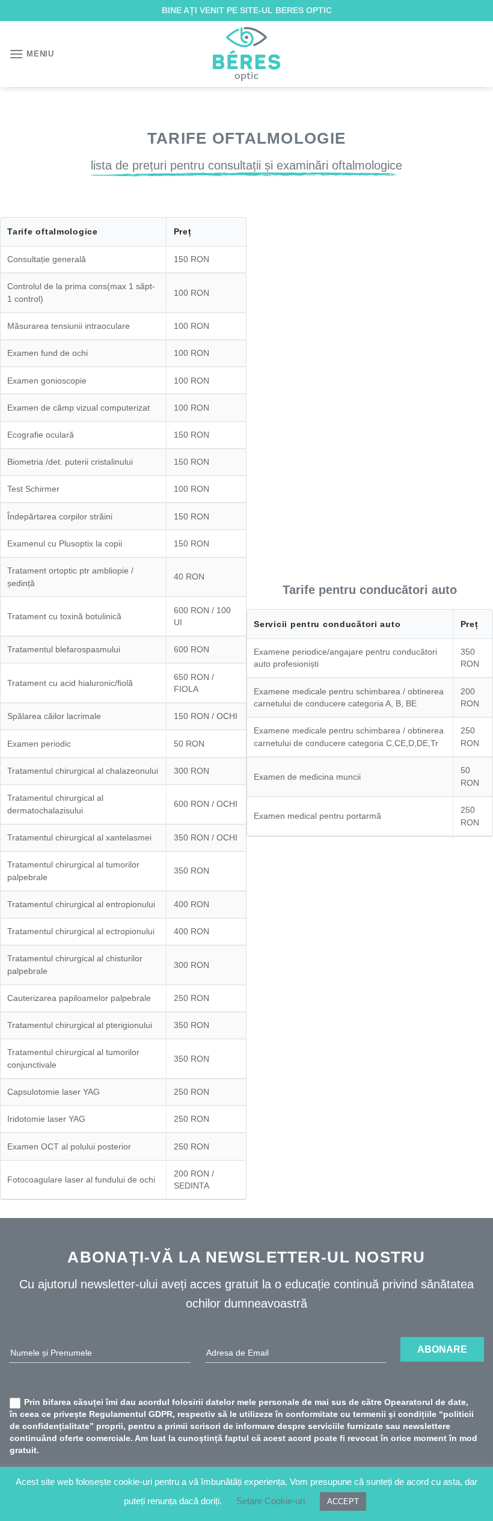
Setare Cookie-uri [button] (270, 1501)
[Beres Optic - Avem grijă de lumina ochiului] (246, 54)
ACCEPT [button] (343, 1501)
